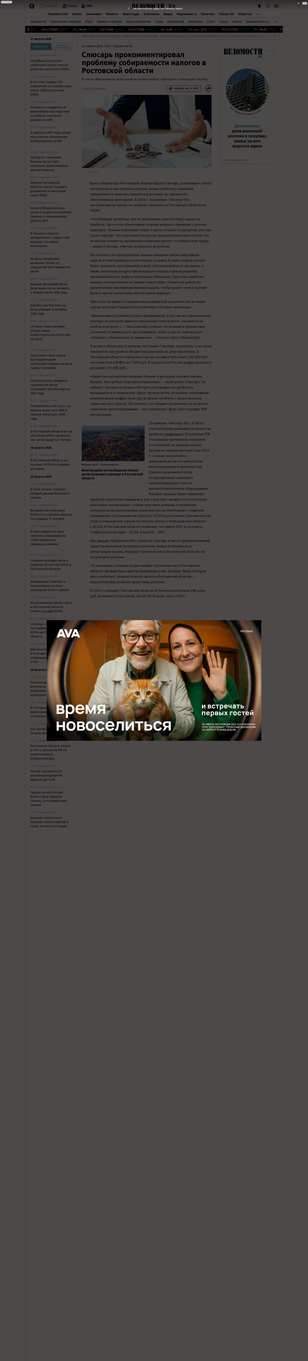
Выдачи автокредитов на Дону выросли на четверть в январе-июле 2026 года (50, 288)
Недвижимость (187, 14)
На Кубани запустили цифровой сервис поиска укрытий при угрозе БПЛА (49, 65)
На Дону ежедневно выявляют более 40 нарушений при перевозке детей (50, 265)
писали (103, 541)
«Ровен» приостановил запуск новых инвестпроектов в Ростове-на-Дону (50, 333)
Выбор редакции (174, 36)
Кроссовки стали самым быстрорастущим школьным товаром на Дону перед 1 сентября (51, 361)
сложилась (172, 434)
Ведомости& (175, 21)
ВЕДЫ (89, 21)
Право (223, 21)
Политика (208, 14)
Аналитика (195, 21)
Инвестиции (131, 14)
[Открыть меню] (276, 6)
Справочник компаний (65, 21)
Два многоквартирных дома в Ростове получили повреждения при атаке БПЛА (50, 655)
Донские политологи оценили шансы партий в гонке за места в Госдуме (49, 822)
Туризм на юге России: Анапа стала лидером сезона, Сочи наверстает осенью (48, 798)
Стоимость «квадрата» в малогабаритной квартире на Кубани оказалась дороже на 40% (50, 113)
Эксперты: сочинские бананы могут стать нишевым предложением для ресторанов (49, 163)
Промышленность (258, 21)
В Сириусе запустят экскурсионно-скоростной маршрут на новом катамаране (50, 240)
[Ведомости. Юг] (171, 6)
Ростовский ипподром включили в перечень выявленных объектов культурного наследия (47, 688)
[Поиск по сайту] (268, 6)
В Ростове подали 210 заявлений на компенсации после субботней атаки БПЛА (50, 88)
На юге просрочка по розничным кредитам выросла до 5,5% (46, 775)
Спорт (211, 21)
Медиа (167, 14)
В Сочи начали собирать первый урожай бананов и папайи (50, 493)
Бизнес (77, 14)
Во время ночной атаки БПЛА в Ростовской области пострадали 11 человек (51, 514)
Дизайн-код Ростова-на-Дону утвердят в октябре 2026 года (48, 309)
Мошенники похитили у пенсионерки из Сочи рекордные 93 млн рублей (49, 586)
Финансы (112, 14)
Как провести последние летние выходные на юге (48, 731)
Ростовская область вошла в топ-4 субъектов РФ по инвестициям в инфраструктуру (50, 752)
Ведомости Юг (58, 14)
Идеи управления (138, 21)
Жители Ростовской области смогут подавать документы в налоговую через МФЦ (48, 189)
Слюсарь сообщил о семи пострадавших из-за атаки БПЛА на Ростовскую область (50, 630)
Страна (236, 21)
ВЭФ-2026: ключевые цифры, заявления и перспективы (120, 36)
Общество (245, 14)
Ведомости (38, 21)
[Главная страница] (148, 6)
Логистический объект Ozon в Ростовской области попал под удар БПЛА (51, 607)
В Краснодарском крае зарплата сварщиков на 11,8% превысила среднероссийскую (48, 538)
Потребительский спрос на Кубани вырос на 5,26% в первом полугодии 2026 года (50, 412)
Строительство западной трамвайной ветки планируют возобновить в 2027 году (50, 387)
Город (159, 21)
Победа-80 (226, 14)
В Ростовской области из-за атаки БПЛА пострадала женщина (50, 464)
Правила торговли (109, 21)
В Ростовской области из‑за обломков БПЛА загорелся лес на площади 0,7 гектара (51, 436)
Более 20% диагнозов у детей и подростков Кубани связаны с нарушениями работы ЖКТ (50, 214)
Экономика (93, 14)
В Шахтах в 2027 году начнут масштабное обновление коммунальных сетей (50, 137)
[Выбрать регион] (259, 6)
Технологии (151, 14)
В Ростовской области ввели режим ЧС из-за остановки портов (46, 712)
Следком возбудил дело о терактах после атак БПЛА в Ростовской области (50, 565)
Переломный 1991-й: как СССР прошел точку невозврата (228, 36)
